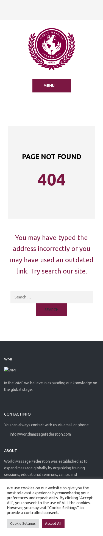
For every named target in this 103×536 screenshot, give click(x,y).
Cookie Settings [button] (23, 523)
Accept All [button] (53, 523)
